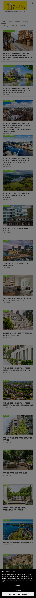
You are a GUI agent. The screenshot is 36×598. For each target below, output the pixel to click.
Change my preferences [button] (18, 594)
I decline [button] (18, 590)
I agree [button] (18, 586)
